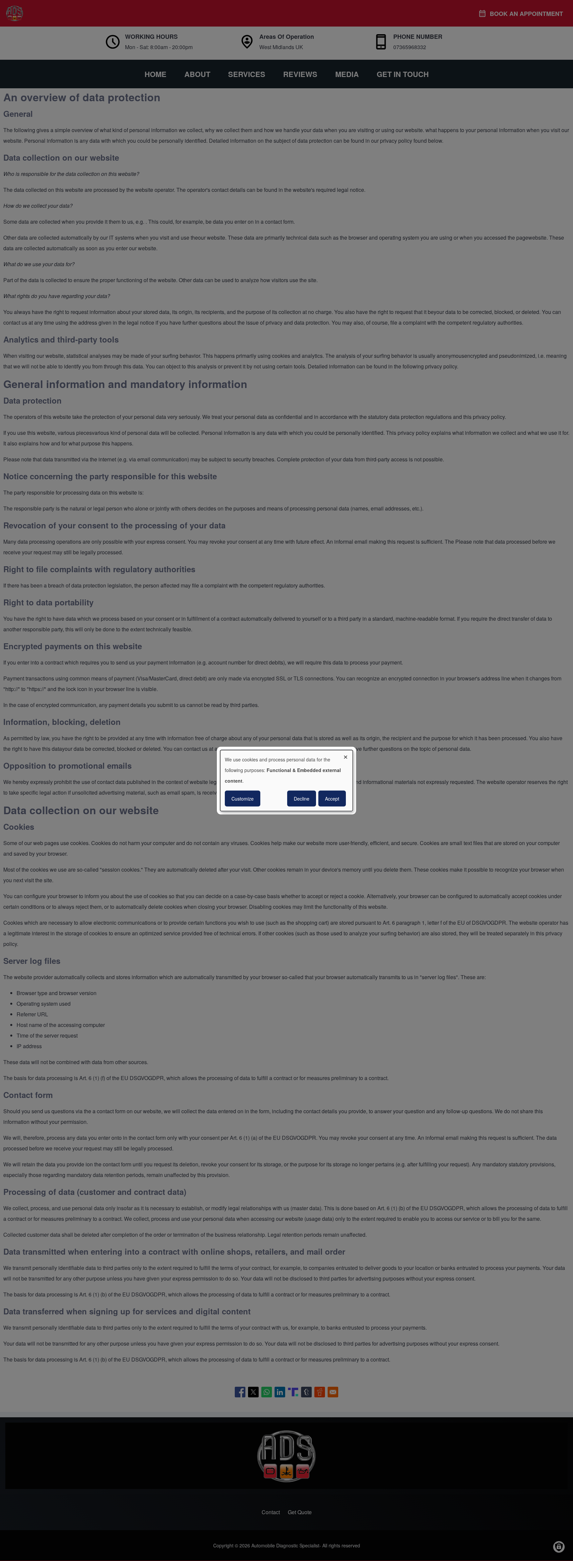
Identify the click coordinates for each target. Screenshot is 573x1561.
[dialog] (286, 780)
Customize (242, 798)
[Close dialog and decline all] (348, 754)
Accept (332, 798)
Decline (301, 798)
